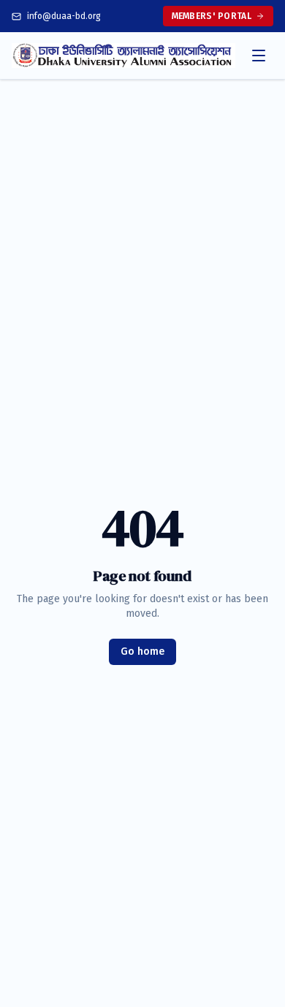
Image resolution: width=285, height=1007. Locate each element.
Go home (142, 651)
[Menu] (258, 55)
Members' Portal (212, 16)
